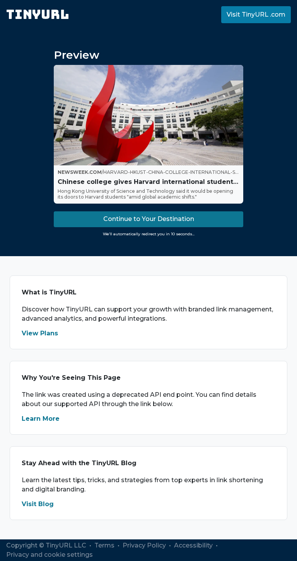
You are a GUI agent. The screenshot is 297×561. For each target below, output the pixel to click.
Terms (105, 545)
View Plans (40, 333)
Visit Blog (38, 504)
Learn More (41, 418)
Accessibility (194, 545)
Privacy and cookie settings (49, 554)
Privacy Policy (145, 545)
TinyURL (37, 14)
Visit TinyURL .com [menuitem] (256, 14)
